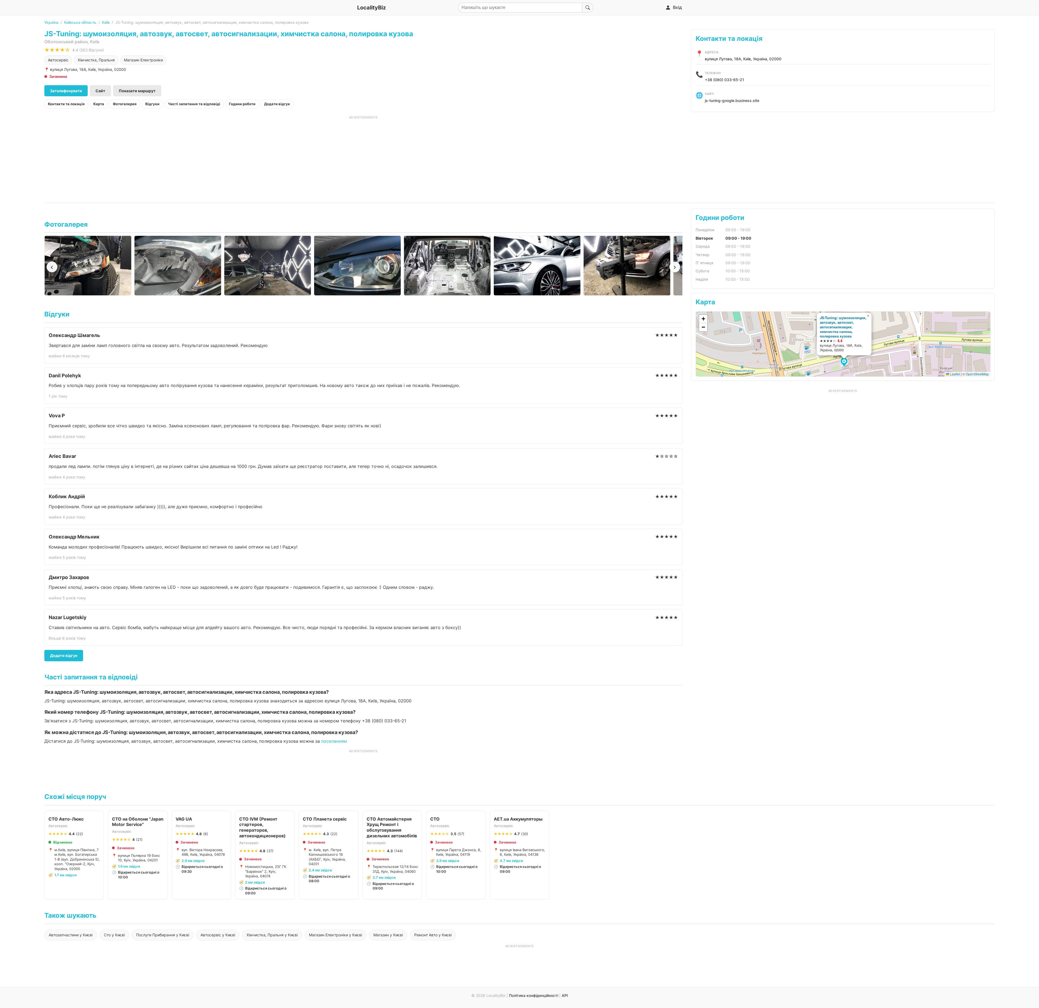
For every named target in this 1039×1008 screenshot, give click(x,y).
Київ (106, 22)
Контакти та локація (66, 104)
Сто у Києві (114, 935)
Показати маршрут (137, 90)
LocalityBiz (371, 7)
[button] (845, 363)
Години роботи (242, 104)
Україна (51, 22)
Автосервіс (58, 60)
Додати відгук (277, 104)
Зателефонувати (66, 90)
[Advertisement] (363, 157)
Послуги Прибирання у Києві (162, 935)
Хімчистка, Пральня (96, 60)
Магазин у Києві (388, 935)
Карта (98, 104)
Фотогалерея (125, 104)
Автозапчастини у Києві (71, 935)
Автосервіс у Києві (217, 935)
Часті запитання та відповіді (194, 104)
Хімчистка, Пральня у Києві (272, 935)
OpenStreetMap (977, 374)
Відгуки (152, 104)
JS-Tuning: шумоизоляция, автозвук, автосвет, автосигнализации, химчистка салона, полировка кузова (843, 327)
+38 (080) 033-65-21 (724, 79)
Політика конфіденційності (533, 995)
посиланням (334, 741)
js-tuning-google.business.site (732, 100)
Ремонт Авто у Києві (433, 935)
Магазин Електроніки (143, 60)
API (565, 995)
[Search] (587, 7)
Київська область (80, 22)
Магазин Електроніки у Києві (335, 935)
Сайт (100, 90)
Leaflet (954, 374)
